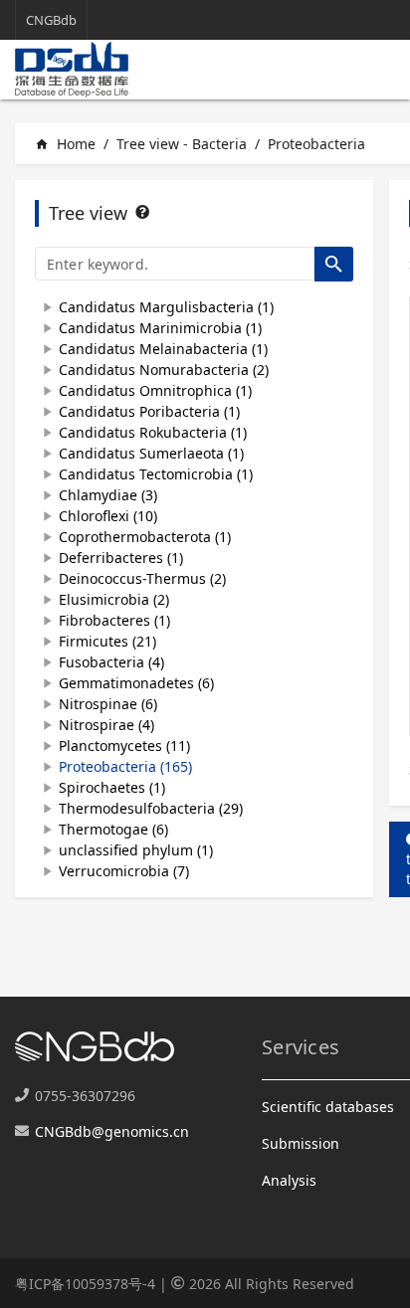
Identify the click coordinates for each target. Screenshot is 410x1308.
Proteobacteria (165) (125, 766)
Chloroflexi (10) (108, 515)
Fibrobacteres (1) (114, 620)
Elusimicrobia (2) (114, 599)
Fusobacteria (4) (111, 662)
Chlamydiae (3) (108, 494)
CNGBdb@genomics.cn (112, 1131)
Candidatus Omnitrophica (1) (155, 390)
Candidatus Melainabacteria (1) (163, 348)
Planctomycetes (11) (124, 745)
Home (65, 143)
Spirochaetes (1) (112, 787)
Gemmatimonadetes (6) (136, 682)
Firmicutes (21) (107, 641)
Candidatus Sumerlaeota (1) (151, 453)
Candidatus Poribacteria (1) (149, 411)
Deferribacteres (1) (121, 557)
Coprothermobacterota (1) (145, 536)
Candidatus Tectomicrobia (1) (156, 474)
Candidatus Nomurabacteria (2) (164, 369)
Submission (300, 1143)
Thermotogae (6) (113, 829)
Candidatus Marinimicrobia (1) (160, 327)
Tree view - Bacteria (181, 143)
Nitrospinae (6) (108, 703)
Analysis (289, 1180)
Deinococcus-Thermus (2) (142, 578)
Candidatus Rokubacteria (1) (153, 432)
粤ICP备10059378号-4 (85, 1283)
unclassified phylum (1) (136, 850)
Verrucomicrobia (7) (124, 870)
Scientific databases (328, 1106)
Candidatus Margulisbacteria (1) (166, 306)
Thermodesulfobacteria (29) (151, 808)
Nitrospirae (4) (106, 724)
